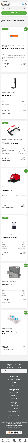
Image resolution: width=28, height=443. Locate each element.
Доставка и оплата (14, 379)
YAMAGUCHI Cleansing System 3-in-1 (13, 332)
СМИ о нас (14, 398)
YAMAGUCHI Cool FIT (9, 285)
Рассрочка (14, 385)
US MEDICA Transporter (10, 96)
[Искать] (25, 8)
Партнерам (14, 408)
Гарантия (14, 382)
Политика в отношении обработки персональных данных (14, 426)
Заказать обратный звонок (15, 371)
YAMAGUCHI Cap (7, 190)
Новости (14, 395)
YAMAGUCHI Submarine (10, 143)
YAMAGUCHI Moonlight (10, 237)
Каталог (14, 13)
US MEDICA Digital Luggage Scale (13, 48)
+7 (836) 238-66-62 (14, 365)
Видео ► (5, 28)
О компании (14, 392)
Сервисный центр (14, 411)
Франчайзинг (14, 406)
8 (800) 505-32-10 (14, 367)
